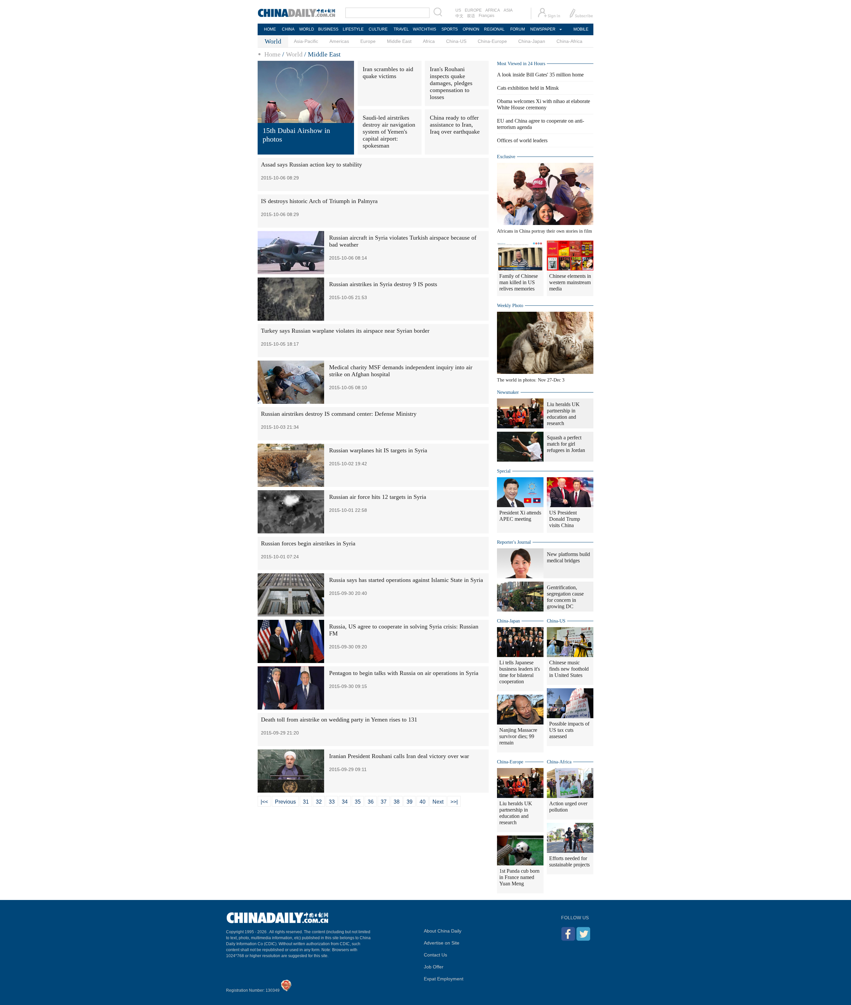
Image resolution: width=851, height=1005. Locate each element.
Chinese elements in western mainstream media (570, 282)
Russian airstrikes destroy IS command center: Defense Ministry (339, 413)
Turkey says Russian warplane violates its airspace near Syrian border (345, 330)
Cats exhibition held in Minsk (528, 88)
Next (437, 802)
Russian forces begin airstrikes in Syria (308, 543)
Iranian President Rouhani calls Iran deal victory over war (399, 756)
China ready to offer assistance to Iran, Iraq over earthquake (455, 124)
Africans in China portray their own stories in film (544, 231)
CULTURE (378, 29)
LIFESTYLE (353, 29)
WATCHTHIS (424, 29)
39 (410, 802)
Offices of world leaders (522, 140)
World (294, 54)
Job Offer (433, 966)
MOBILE (580, 29)
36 (371, 802)
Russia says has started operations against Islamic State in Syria (406, 580)
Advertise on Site (441, 943)
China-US (456, 41)
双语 (471, 16)
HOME (270, 29)
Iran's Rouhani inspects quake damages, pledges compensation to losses (451, 83)
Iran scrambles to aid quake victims (388, 72)
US (458, 10)
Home (272, 54)
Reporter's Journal (514, 542)
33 (332, 802)
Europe (368, 41)
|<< (264, 802)
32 (319, 802)
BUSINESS (328, 29)
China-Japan (531, 41)
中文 (459, 16)
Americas (339, 41)
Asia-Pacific (306, 41)
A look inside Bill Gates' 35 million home (540, 74)
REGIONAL (494, 29)
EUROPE (473, 10)
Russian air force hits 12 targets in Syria (377, 497)
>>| (454, 802)
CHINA (288, 29)
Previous (285, 802)
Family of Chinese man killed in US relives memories (518, 282)
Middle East (399, 41)
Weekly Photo (510, 305)
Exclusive (506, 156)
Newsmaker (508, 392)
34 (345, 802)
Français (486, 15)
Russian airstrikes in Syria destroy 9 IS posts (383, 284)
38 (397, 802)
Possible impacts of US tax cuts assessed (569, 730)
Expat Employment (443, 978)
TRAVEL (401, 29)
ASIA (508, 10)
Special (504, 471)
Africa (429, 41)
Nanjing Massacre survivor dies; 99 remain (518, 736)
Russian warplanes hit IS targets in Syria (378, 450)
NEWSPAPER (542, 29)
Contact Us (435, 954)
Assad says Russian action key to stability (311, 164)
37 (384, 802)
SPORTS (449, 29)
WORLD (306, 29)
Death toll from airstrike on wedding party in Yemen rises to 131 (339, 719)
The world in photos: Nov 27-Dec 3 (530, 380)
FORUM (517, 29)
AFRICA (492, 10)
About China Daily (442, 931)
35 (358, 802)
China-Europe (492, 41)
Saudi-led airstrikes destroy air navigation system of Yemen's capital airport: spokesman (389, 131)
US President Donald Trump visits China (564, 519)
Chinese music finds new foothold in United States (569, 669)
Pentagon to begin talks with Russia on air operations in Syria (403, 673)
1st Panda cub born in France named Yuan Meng (519, 877)
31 (306, 802)
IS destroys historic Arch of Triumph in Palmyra (319, 201)
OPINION (471, 29)
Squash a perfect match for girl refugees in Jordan (566, 444)
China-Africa (569, 41)
